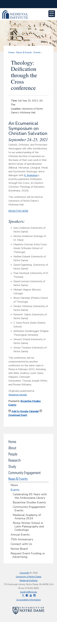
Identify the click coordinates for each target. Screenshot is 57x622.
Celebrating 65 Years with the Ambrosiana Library (30, 496)
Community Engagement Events (29, 508)
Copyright (24, 572)
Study (12, 466)
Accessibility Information (28, 599)
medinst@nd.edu (28, 591)
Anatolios (32, 175)
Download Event (17, 415)
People (12, 454)
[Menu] (51, 13)
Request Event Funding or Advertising (28, 555)
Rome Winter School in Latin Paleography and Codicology (28, 526)
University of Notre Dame (28, 576)
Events (37, 52)
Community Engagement (24, 472)
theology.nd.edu (17, 395)
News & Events (24, 52)
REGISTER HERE (18, 211)
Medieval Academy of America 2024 (27, 516)
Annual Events (20, 534)
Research (14, 460)
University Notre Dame (28, 4)
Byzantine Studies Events (29, 502)
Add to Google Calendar (25, 411)
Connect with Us (21, 544)
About (12, 447)
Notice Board (19, 549)
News (14, 485)
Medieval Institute (23, 14)
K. (25, 175)
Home (11, 52)
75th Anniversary (22, 539)
